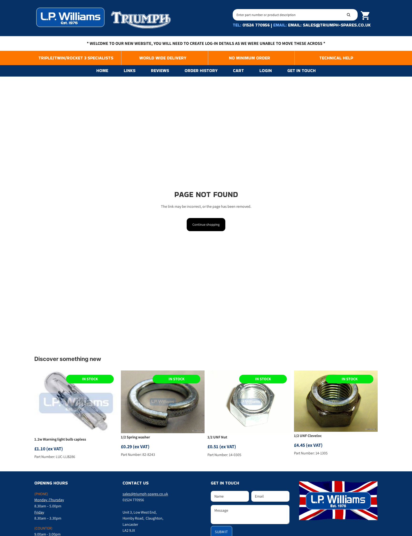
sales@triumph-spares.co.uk (145, 493)
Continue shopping (206, 224)
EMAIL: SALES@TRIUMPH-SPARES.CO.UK (329, 25)
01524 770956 (256, 25)
